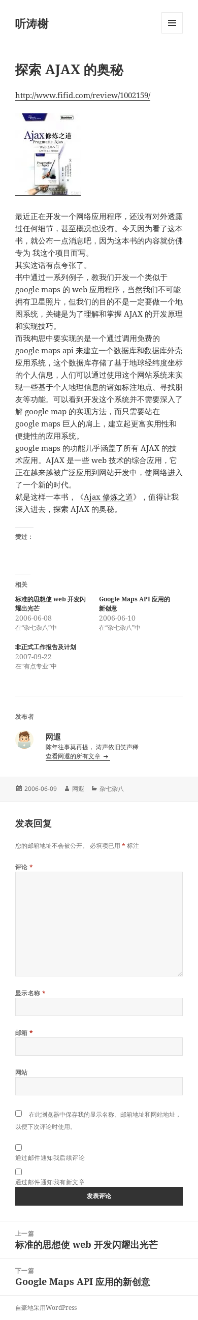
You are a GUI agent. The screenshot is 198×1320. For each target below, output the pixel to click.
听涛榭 (32, 22)
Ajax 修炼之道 (108, 497)
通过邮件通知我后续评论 (50, 1157)
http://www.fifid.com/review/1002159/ (82, 95)
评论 (24, 867)
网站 (21, 1072)
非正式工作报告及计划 (45, 646)
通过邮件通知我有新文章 (50, 1182)
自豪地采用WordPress (46, 1307)
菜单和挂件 (172, 33)
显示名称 (30, 993)
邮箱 (24, 1032)
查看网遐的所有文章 (74, 756)
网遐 (78, 788)
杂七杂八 (112, 788)
